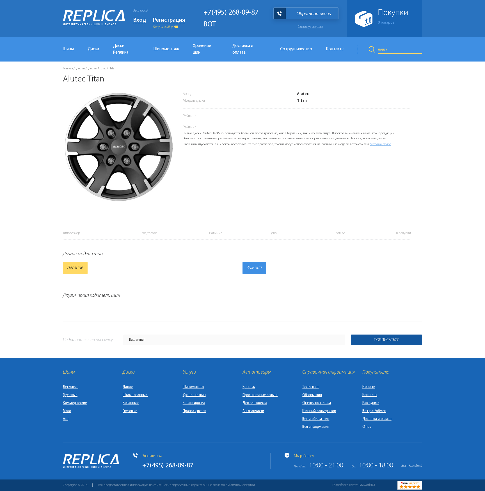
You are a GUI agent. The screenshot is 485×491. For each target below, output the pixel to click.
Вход (139, 20)
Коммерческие (75, 403)
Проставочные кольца (260, 395)
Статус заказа (310, 27)
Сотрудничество (296, 49)
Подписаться (386, 340)
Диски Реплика (120, 49)
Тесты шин (310, 387)
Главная (68, 68)
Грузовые (70, 395)
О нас (366, 427)
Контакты (335, 49)
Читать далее (380, 144)
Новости (368, 387)
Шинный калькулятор (319, 411)
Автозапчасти (253, 411)
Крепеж (248, 387)
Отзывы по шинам (316, 403)
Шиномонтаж (166, 49)
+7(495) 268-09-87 (230, 13)
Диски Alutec (97, 68)
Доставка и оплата (242, 49)
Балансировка (194, 403)
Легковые (70, 387)
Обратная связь (313, 13)
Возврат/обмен (374, 411)
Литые (128, 387)
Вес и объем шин (315, 419)
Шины (68, 49)
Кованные (131, 403)
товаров (386, 23)
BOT (209, 24)
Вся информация (315, 427)
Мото (67, 411)
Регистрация (169, 20)
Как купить (370, 403)
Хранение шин (202, 49)
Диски (93, 49)
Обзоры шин (312, 395)
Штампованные (135, 395)
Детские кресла (254, 403)
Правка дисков (194, 411)
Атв (65, 419)
